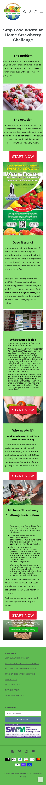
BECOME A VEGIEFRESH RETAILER (21, 668)
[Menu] (41, 11)
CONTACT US (11, 679)
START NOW (23, 156)
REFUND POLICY (12, 690)
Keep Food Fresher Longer (21, 773)
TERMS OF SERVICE (14, 695)
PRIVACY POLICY (12, 685)
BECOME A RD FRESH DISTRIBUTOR (22, 663)
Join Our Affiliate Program (17, 658)
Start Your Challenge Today (23, 630)
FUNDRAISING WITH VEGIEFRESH (20, 674)
